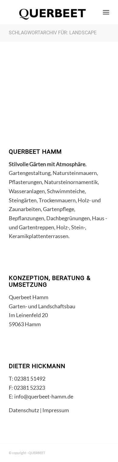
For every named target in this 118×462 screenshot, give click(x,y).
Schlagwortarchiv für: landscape (53, 33)
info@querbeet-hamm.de (43, 396)
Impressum (55, 410)
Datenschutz (24, 410)
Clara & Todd (29, 102)
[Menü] (106, 12)
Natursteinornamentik (45, 87)
